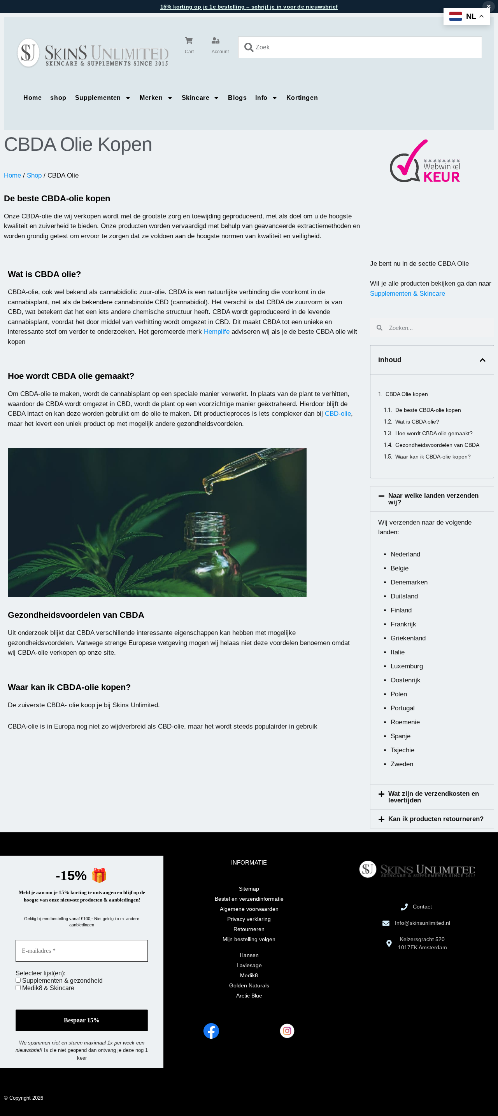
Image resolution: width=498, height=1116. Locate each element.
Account (220, 51)
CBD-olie (338, 413)
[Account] (215, 40)
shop (58, 97)
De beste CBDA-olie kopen (428, 410)
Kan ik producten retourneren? (436, 819)
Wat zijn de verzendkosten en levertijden (433, 797)
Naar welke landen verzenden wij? (433, 499)
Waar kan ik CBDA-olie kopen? (433, 456)
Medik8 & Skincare (47, 988)
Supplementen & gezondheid (62, 980)
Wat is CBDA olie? (417, 421)
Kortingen (302, 97)
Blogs (237, 97)
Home (32, 97)
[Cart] (189, 40)
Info (261, 97)
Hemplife (217, 331)
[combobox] (360, 47)
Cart (189, 51)
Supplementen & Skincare (407, 293)
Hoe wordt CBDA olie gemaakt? (434, 433)
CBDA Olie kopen (407, 394)
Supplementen (98, 97)
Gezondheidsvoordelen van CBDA (437, 445)
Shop (34, 175)
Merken (151, 97)
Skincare (196, 97)
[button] (482, 360)
